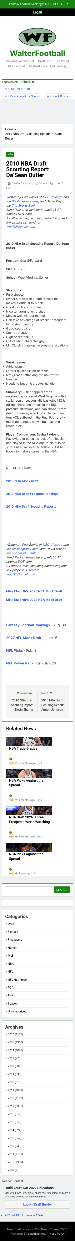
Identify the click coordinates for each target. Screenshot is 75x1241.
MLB (11, 955)
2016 (11, 1114)
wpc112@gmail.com (20, 227)
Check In (28, 82)
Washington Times (25, 201)
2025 (11, 1042)
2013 (11, 1138)
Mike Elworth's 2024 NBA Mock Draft (34, 600)
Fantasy (13, 931)
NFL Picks (14, 650)
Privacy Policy (56, 1233)
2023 (11, 1058)
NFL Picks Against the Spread (22, 96)
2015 (11, 1122)
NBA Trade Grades (23, 748)
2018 (11, 1098)
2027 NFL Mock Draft (17, 88)
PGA (10, 987)
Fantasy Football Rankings (28, 625)
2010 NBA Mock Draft (22, 481)
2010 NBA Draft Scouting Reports (31, 506)
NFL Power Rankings (23, 663)
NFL (10, 971)
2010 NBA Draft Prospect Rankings (32, 494)
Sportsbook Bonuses (58, 96)
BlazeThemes (36, 1233)
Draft (11, 924)
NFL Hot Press (17, 979)
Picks (11, 995)
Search (62, 890)
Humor (12, 947)
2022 (11, 1066)
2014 (11, 1130)
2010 (11, 1162)
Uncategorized (17, 1011)
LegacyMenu (10, 82)
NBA (10, 154)
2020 (11, 1082)
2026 (11, 1034)
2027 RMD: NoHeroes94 (21, 1215)
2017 (11, 1106)
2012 (11, 1146)
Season (13, 1003)
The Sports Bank (23, 205)
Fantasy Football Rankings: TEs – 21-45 (34, 4)
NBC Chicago (52, 197)
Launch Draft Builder (37, 1204)
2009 (11, 1170)
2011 (11, 1154)
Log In (37, 12)
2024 (11, 1050)
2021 (11, 1074)
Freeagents (15, 939)
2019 (11, 1090)
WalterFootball (37, 53)
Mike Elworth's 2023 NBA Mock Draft (34, 591)
